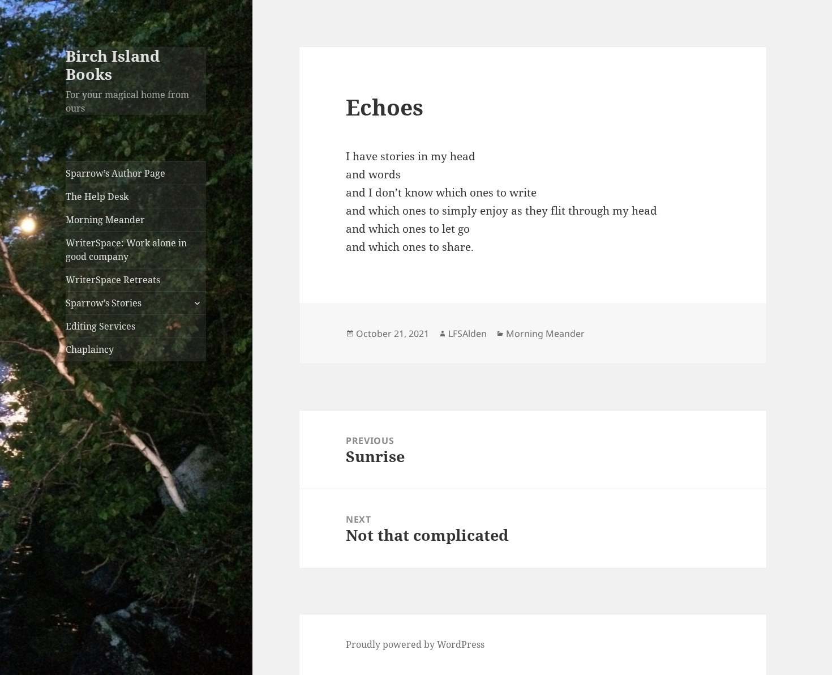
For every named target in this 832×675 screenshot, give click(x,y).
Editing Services (100, 326)
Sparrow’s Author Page (115, 173)
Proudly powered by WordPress (415, 644)
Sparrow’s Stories (103, 303)
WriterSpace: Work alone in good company (126, 250)
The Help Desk (97, 196)
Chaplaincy (90, 349)
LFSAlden (467, 333)
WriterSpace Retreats (113, 280)
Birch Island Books (113, 64)
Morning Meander (105, 219)
